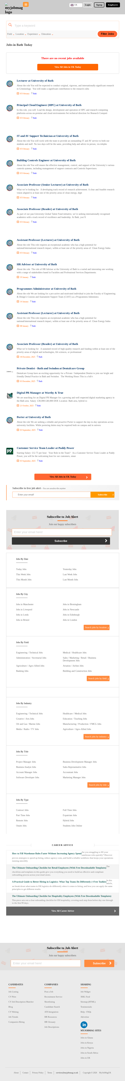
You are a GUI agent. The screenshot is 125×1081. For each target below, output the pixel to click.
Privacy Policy (37, 1073)
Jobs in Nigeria (87, 1048)
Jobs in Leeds (22, 614)
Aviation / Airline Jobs (73, 665)
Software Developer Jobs (27, 777)
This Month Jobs (23, 579)
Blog (10, 1007)
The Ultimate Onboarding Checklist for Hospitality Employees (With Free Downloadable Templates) (61, 896)
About (16, 1073)
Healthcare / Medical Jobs (74, 713)
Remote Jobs (22, 820)
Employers (113, 5)
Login (87, 5)
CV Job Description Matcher (21, 1002)
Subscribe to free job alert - (39, 488)
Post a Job (48, 991)
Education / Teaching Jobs (75, 718)
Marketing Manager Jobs (74, 777)
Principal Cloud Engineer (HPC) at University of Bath (49, 105)
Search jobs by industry (96, 736)
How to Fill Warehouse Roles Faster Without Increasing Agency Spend (47, 853)
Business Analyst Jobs (26, 767)
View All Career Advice (62, 911)
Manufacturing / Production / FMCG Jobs (82, 724)
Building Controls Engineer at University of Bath (46, 160)
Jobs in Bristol (22, 620)
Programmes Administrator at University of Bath (46, 288)
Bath (35, 93)
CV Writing (13, 1012)
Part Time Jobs (23, 815)
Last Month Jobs (70, 579)
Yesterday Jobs (69, 569)
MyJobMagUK (105, 1073)
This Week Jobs (23, 574)
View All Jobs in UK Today (68, 67)
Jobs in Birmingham (72, 604)
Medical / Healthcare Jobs (74, 652)
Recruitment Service (53, 997)
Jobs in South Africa (89, 1053)
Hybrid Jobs (68, 820)
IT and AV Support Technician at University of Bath (47, 136)
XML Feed (85, 997)
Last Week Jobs (70, 574)
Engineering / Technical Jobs (29, 652)
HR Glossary (50, 1022)
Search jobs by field (97, 678)
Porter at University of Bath (34, 417)
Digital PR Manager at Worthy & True (40, 392)
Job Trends (13, 1017)
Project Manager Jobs (26, 761)
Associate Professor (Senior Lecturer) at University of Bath (52, 184)
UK (75, 5)
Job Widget (85, 991)
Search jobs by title (98, 785)
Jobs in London (70, 620)
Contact (25, 1073)
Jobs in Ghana (87, 1037)
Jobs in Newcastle (71, 609)
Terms (49, 1073)
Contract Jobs (22, 810)
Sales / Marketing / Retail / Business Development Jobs (79, 659)
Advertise (85, 1017)
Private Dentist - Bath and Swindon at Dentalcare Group (50, 368)
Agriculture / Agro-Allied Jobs (30, 665)
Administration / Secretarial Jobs (31, 657)
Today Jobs (21, 569)
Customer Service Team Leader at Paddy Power (45, 448)
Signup (99, 5)
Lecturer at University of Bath (35, 80)
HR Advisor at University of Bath (37, 264)
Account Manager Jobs (26, 772)
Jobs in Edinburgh (71, 614)
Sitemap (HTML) (88, 1002)
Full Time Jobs (69, 810)
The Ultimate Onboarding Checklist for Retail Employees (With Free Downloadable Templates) (59, 868)
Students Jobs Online (72, 825)
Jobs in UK (85, 1058)
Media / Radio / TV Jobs (27, 729)
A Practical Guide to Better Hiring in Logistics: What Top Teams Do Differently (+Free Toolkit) (59, 882)
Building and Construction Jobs (77, 671)
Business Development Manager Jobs (80, 761)
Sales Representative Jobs (74, 767)
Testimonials (86, 1007)
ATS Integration (51, 1012)
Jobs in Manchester (25, 604)
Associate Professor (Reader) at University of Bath (47, 209)
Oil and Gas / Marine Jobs (28, 724)
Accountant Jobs (70, 772)
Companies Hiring (16, 1022)
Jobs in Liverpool (24, 609)
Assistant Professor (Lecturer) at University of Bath (48, 240)
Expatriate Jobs (70, 815)
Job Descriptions (51, 1027)
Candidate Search (52, 1007)
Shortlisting (49, 1002)
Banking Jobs (22, 671)
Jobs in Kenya (87, 1043)
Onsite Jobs (21, 825)
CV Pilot (12, 997)
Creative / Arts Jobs (25, 718)
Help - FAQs (86, 1012)
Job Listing (13, 991)
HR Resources (50, 1017)
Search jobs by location (96, 627)
